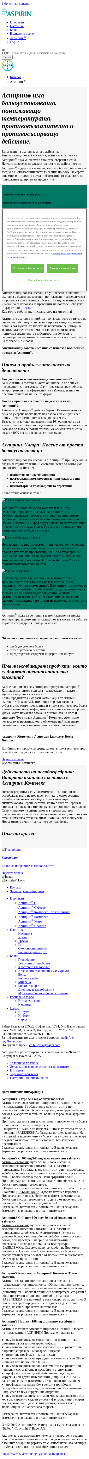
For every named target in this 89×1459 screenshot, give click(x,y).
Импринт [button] (16, 1070)
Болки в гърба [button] (28, 978)
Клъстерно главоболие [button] (34, 967)
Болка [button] (22, 974)
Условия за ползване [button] (24, 1063)
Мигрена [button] (24, 982)
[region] (44, 249)
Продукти (17, 22)
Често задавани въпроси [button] (27, 891)
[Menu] (3, 8)
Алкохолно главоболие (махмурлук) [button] (43, 971)
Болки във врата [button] (29, 985)
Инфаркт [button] (24, 1015)
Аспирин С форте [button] (32, 907)
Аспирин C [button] (27, 903)
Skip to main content (15, 3)
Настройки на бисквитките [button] (29, 1078)
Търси (6, 53)
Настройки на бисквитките (43, 280)
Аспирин (18, 38)
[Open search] (3, 50)
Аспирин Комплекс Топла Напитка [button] (44, 912)
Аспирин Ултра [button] (30, 921)
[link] (44, 861)
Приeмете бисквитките (62, 268)
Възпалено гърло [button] (22, 997)
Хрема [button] (22, 937)
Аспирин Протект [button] (32, 926)
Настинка (17, 26)
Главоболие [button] (26, 959)
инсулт (25, 308)
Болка (14, 30)
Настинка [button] (17, 929)
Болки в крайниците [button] (32, 952)
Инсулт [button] (23, 1012)
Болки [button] (14, 956)
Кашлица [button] (24, 1004)
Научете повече (13, 759)
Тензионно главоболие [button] (34, 963)
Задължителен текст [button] (24, 1074)
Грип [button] (21, 944)
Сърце (14, 42)
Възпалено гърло (22, 33)
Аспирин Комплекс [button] (33, 917)
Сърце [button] (14, 1008)
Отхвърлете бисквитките (27, 268)
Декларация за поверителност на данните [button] (39, 1066)
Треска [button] (23, 941)
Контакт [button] (16, 887)
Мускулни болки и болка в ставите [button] (43, 993)
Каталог (15, 77)
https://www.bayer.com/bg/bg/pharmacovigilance (34, 1453)
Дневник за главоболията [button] (36, 989)
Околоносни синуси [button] (32, 948)
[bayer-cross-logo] (7, 70)
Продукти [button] (17, 898)
